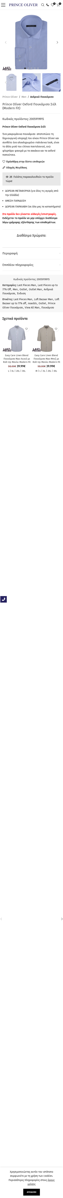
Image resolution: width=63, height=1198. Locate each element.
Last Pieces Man (26, 285)
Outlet (23, 289)
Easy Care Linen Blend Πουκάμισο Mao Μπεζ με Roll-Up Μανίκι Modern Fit (46, 358)
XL (12, 371)
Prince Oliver (10, 96)
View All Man (32, 307)
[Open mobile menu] (4, 5)
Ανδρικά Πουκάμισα (42, 96)
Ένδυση (21, 293)
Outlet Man (35, 289)
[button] (5, 42)
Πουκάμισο (47, 307)
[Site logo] (23, 4)
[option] (25, 68)
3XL (24, 371)
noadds (32, 303)
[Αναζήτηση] (43, 5)
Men (23, 96)
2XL (18, 371)
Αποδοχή (31, 1192)
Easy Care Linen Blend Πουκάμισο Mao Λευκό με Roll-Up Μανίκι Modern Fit (17, 358)
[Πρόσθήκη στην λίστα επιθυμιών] (26, 329)
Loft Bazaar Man (43, 299)
